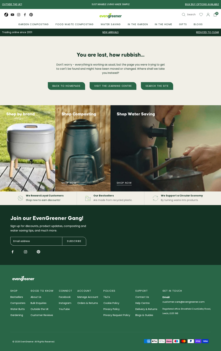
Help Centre (142, 303)
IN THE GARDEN (138, 24)
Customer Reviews (42, 315)
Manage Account (87, 297)
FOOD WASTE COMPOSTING (75, 24)
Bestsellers (16, 297)
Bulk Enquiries (38, 303)
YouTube (64, 309)
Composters (17, 303)
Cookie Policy (111, 303)
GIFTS (183, 24)
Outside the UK (40, 309)
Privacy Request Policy (116, 315)
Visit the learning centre (113, 86)
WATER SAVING (111, 24)
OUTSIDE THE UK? (12, 4)
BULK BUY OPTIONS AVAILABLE (202, 4)
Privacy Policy (111, 309)
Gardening (16, 315)
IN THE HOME (163, 24)
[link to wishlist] (201, 14)
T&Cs (106, 297)
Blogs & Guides (144, 315)
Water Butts (17, 309)
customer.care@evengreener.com (183, 302)
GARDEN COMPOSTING (33, 24)
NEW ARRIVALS (110, 32)
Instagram (65, 303)
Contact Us (142, 297)
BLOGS (198, 24)
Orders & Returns (87, 303)
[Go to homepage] (111, 16)
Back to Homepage (66, 86)
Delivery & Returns (146, 309)
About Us (36, 297)
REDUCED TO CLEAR (207, 32)
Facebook (65, 297)
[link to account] (208, 14)
